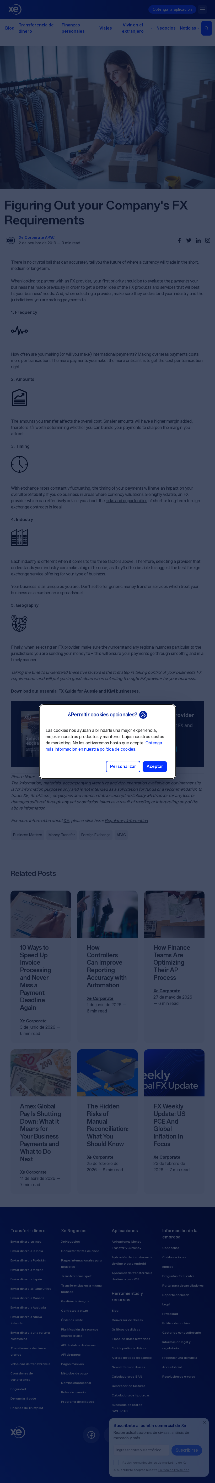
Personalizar (123, 766)
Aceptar (155, 766)
